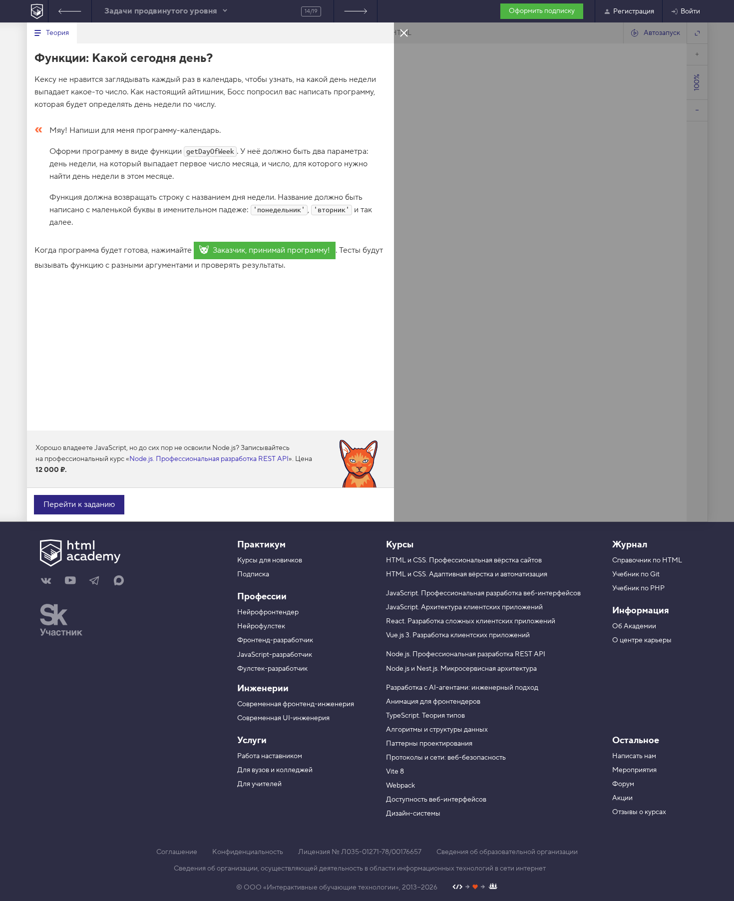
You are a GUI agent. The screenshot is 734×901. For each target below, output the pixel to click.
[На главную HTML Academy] (37, 11)
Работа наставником (269, 756)
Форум (623, 784)
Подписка (253, 574)
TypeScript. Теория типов (425, 715)
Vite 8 (395, 771)
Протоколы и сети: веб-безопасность (446, 757)
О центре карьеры (642, 640)
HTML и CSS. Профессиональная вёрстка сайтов (464, 560)
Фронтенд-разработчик (275, 640)
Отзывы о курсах (639, 812)
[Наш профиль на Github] (475, 888)
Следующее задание (355, 11)
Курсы (399, 544)
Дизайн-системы (413, 813)
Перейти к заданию (79, 504)
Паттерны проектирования (429, 743)
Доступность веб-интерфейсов (436, 799)
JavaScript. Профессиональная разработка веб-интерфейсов (483, 593)
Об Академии (634, 626)
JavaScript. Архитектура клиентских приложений (464, 607)
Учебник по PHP (638, 588)
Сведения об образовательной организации (507, 852)
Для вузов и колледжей (275, 770)
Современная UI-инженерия (283, 718)
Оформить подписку (542, 10)
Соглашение (176, 852)
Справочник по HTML (647, 560)
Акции (622, 798)
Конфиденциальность (247, 852)
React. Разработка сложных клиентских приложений (470, 621)
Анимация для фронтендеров (433, 701)
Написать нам (634, 756)
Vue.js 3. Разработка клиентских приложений (458, 635)
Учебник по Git (636, 574)
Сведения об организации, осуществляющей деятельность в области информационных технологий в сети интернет (360, 868)
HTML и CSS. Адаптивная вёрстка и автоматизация (466, 574)
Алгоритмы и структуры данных (437, 729)
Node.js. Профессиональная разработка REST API (209, 458)
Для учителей (259, 784)
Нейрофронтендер (268, 612)
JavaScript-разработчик (274, 654)
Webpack (400, 785)
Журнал (629, 544)
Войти (690, 11)
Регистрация (633, 11)
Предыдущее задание (70, 11)
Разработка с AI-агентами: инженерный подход (462, 687)
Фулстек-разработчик (272, 668)
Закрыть (404, 32)
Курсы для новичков (269, 560)
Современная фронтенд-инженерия (295, 704)
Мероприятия (634, 770)
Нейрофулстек (261, 626)
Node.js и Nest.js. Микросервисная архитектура (461, 668)
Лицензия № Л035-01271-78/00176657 (359, 852)
